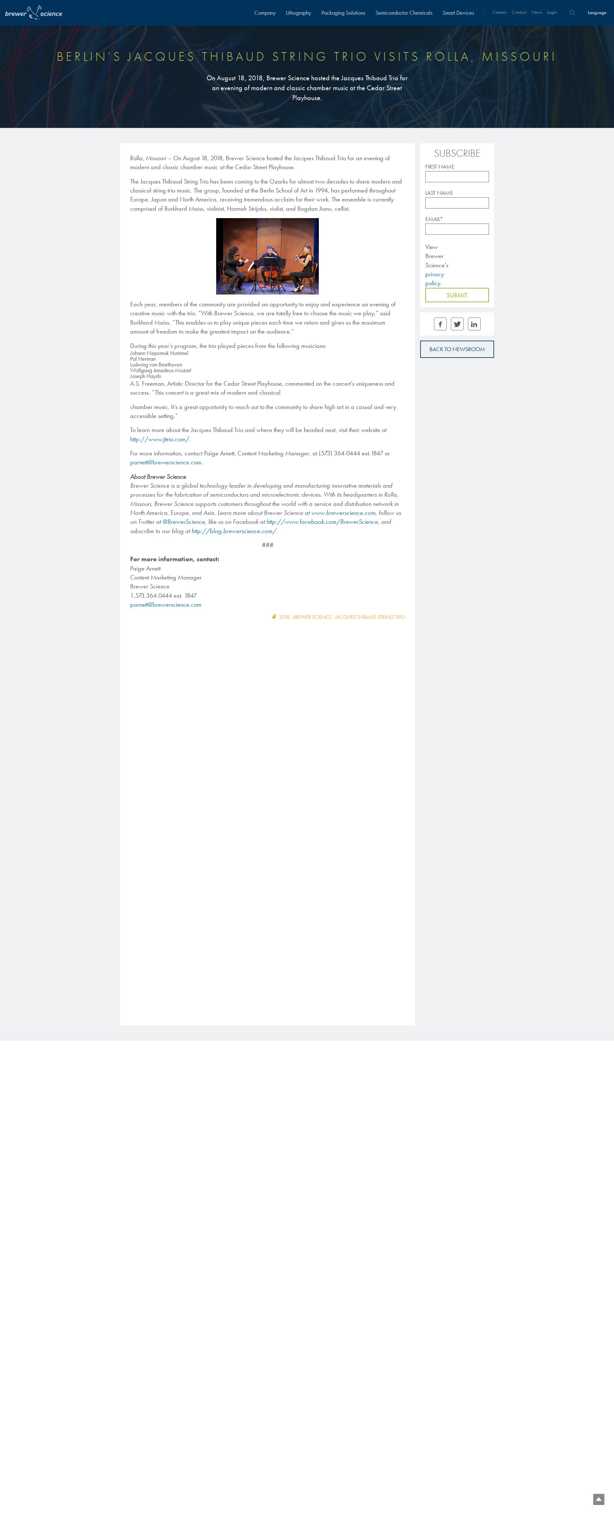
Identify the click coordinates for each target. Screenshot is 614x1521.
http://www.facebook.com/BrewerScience (322, 521)
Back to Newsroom (457, 349)
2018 (284, 617)
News (536, 12)
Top (598, 1499)
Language (597, 12)
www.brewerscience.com (343, 512)
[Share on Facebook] (440, 324)
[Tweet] (457, 324)
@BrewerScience (183, 521)
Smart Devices (458, 12)
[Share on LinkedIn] (474, 324)
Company (265, 12)
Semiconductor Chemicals (403, 12)
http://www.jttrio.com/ (159, 439)
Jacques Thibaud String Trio (370, 617)
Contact (519, 12)
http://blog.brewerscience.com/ (234, 531)
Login (552, 12)
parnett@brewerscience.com (165, 462)
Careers (499, 12)
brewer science (312, 617)
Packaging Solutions (343, 12)
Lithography (298, 12)
